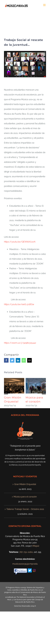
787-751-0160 (26, 552)
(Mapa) (35, 546)
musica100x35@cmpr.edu (25, 564)
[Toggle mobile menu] (44, 5)
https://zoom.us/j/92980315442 (20, 343)
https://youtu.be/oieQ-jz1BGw (19, 304)
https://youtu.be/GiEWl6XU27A (19, 241)
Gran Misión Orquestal (25, 484)
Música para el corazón (25, 496)
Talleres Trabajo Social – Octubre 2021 (25, 509)
